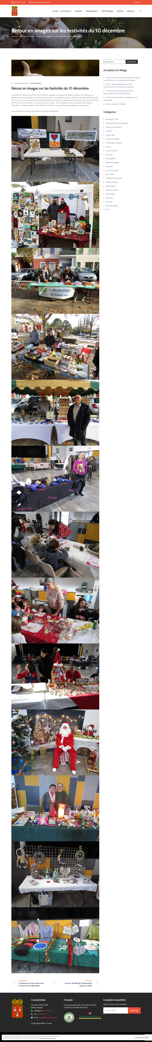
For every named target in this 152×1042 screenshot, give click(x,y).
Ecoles (108, 147)
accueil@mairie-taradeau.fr (41, 2)
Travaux (109, 202)
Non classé (110, 174)
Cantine (109, 131)
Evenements (111, 158)
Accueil (55, 11)
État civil (109, 154)
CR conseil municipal (114, 143)
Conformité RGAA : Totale (41, 1023)
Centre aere (110, 135)
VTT (107, 210)
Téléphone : (44, 1011)
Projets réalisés (112, 182)
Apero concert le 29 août (116, 104)
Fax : (41, 1014)
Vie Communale (27, 36)
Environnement (112, 151)
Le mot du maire (112, 170)
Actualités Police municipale (117, 123)
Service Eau (110, 194)
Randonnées (110, 186)
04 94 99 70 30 (19, 2)
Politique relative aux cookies (47, 1038)
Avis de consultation (114, 127)
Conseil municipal (112, 139)
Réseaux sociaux (112, 190)
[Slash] (55, 982)
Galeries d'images (112, 162)
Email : (45, 1018)
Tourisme (109, 198)
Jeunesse (109, 166)
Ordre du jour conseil (114, 178)
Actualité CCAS (112, 119)
